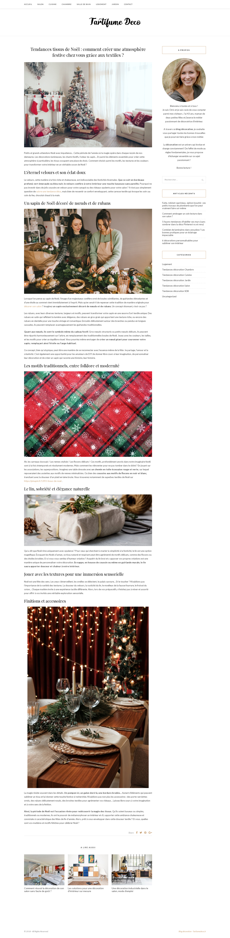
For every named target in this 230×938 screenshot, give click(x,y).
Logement (101, 4)
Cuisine (53, 4)
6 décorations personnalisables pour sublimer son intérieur (180, 242)
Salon (40, 4)
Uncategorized (169, 296)
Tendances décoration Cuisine (177, 275)
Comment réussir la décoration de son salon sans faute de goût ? (44, 889)
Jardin (115, 4)
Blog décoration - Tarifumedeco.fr (192, 931)
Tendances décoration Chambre (178, 269)
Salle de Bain (84, 4)
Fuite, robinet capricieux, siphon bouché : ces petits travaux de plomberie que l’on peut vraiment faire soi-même (184, 206)
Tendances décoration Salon (176, 285)
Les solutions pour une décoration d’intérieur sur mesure (86, 889)
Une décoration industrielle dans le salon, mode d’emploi (130, 889)
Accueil (28, 4)
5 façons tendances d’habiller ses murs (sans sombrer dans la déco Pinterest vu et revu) (183, 223)
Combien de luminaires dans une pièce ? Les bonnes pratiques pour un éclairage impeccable (183, 232)
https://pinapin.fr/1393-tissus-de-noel (43, 481)
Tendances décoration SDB (175, 291)
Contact (128, 4)
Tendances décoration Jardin (176, 280)
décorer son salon (33, 306)
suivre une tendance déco (48, 191)
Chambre (67, 4)
